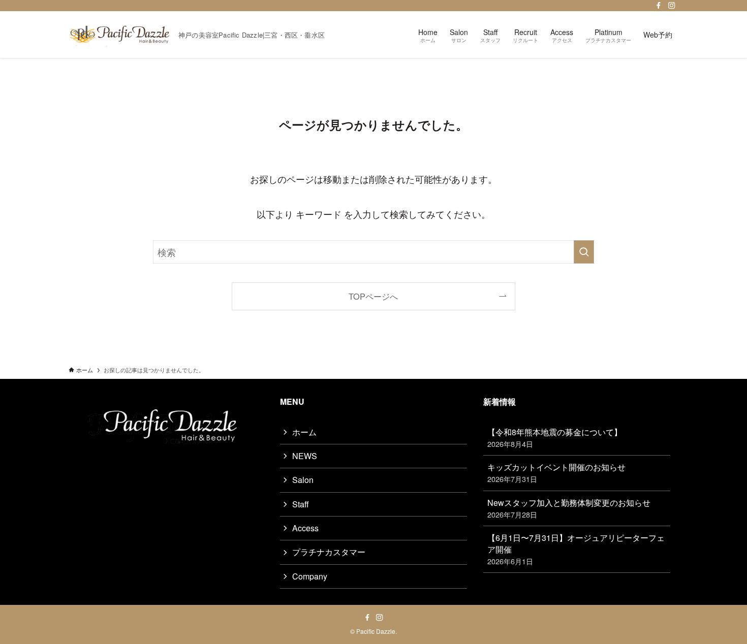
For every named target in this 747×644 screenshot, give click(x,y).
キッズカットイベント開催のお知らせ (556, 472)
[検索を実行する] (584, 252)
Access (305, 528)
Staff (300, 504)
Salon (303, 480)
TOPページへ (373, 296)
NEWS (304, 456)
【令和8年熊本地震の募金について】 (554, 437)
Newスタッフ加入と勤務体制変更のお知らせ (568, 508)
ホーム (304, 432)
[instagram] (671, 5)
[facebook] (658, 5)
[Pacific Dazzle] (119, 34)
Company (309, 576)
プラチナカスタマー (328, 552)
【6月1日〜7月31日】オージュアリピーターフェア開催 (576, 549)
